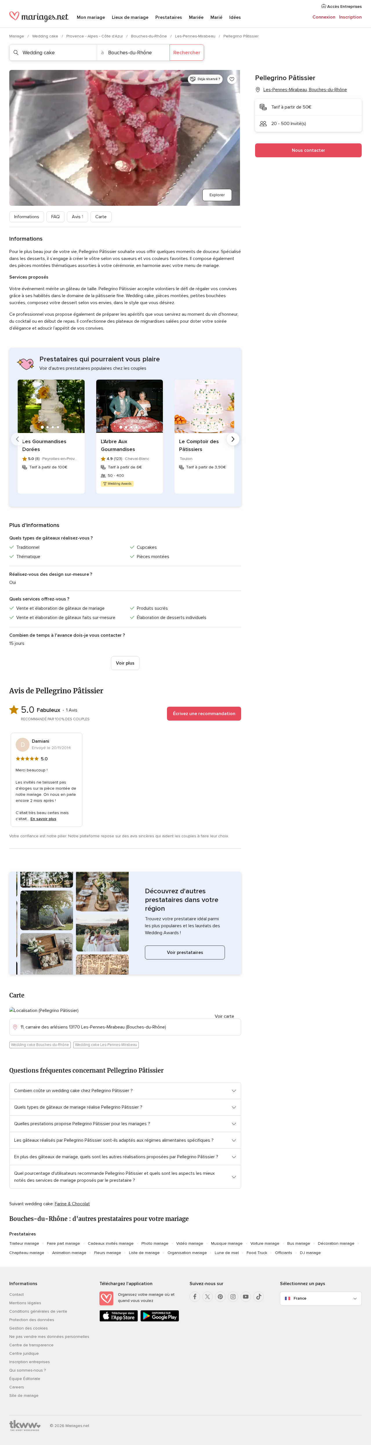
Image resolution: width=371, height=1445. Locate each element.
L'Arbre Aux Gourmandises (118, 445)
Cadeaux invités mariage (111, 1243)
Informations (26, 217)
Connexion (323, 17)
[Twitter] (207, 1296)
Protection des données (31, 1319)
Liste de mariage (144, 1252)
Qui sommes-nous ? (27, 1370)
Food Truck (257, 1252)
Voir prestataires (185, 952)
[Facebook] (195, 1296)
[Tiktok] (258, 1296)
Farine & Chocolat (72, 1204)
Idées (235, 17)
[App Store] (118, 1320)
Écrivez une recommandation (204, 714)
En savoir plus (43, 818)
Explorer (217, 194)
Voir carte (224, 1016)
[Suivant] (233, 439)
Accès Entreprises (344, 6)
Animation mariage (69, 1252)
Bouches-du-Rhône (149, 36)
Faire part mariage (63, 1243)
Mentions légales (25, 1302)
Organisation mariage (187, 1252)
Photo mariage (154, 1243)
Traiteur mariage (24, 1243)
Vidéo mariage (189, 1243)
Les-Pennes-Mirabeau (196, 36)
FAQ (55, 217)
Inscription (350, 17)
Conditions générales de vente (38, 1311)
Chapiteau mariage (26, 1252)
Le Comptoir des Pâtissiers (199, 445)
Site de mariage (24, 1395)
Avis (77, 217)
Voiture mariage (264, 1243)
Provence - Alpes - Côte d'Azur (95, 36)
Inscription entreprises (29, 1361)
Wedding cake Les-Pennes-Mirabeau (106, 1044)
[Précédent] (17, 439)
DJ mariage (310, 1252)
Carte (101, 217)
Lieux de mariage (130, 17)
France (300, 1298)
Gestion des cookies (28, 1328)
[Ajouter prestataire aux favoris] (232, 79)
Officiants (283, 1252)
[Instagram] (233, 1296)
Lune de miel (227, 1252)
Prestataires (168, 17)
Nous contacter (308, 150)
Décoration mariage (336, 1243)
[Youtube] (246, 1296)
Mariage (17, 36)
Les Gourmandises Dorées (44, 445)
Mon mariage (91, 17)
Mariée (196, 17)
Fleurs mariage (107, 1252)
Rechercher (186, 52)
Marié (216, 17)
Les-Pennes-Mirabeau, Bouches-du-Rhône (305, 90)
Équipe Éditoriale (24, 1378)
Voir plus (125, 663)
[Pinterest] (220, 1296)
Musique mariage (227, 1243)
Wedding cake (45, 36)
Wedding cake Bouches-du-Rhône (40, 1044)
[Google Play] (159, 1320)
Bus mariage (298, 1243)
